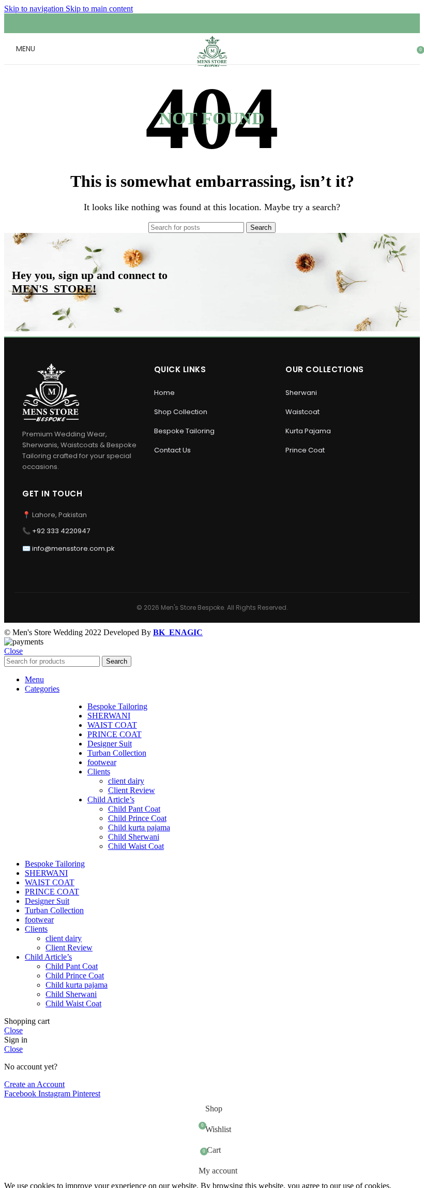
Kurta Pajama (308, 431)
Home (164, 393)
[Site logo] (212, 66)
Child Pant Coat (134, 808)
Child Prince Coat (137, 818)
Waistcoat (302, 412)
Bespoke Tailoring (184, 431)
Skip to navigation (35, 8)
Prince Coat (305, 450)
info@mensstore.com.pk (73, 548)
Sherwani (301, 393)
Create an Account (34, 1084)
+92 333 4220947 (61, 531)
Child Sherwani (133, 836)
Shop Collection (180, 412)
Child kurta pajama (139, 827)
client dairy (126, 780)
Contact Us (172, 450)
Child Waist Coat (136, 846)
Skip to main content (99, 8)
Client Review (131, 790)
